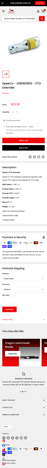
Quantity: (6, 112)
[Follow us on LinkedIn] (25, 438)
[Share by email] (43, 156)
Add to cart (23, 140)
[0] (42, 11)
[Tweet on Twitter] (38, 156)
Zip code (5, 295)
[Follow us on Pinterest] (16, 438)
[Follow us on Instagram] (12, 438)
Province (5, 284)
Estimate (9, 309)
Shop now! (40, 3)
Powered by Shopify (9, 463)
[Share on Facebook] (30, 156)
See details (9, 133)
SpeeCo (5, 93)
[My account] (38, 11)
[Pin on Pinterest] (34, 156)
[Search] (42, 18)
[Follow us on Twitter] (8, 438)
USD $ (6, 426)
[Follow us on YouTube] (21, 438)
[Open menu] (3, 11)
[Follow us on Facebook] (3, 438)
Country (5, 273)
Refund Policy (7, 319)
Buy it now (23, 148)
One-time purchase (13, 120)
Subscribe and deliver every (16, 127)
